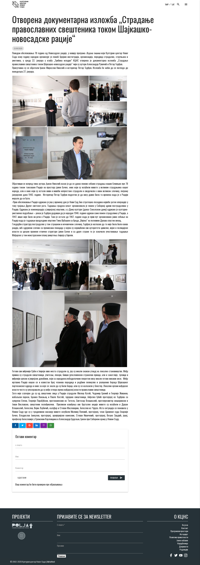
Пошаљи (116, 477)
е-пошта (18, 444)
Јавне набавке (182, 540)
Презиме (60, 545)
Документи (183, 546)
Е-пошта (61, 524)
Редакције (184, 549)
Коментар (19, 467)
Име (17, 456)
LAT (173, 4)
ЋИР (167, 4)
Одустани (22, 477)
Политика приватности (178, 537)
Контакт (184, 528)
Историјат (184, 534)
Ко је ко (185, 524)
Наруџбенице (182, 543)
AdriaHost (51, 561)
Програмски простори (179, 531)
